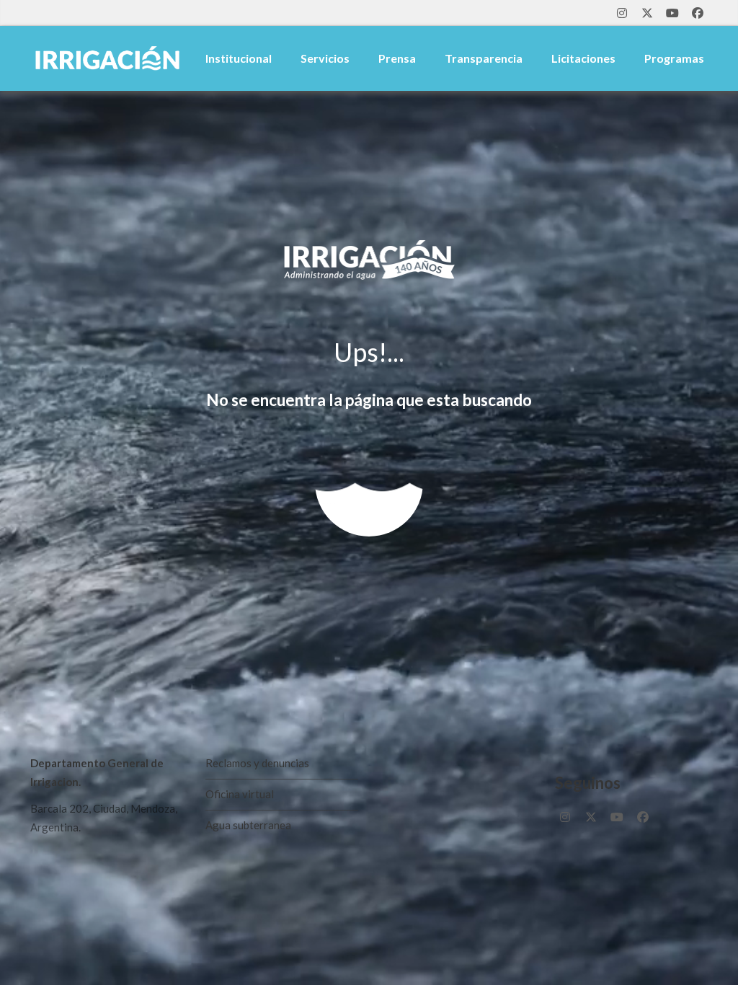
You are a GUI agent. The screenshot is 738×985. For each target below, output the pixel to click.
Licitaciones (583, 58)
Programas (674, 58)
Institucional (238, 58)
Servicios (325, 58)
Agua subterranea (248, 824)
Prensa (397, 58)
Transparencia (484, 58)
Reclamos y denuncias (257, 762)
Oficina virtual (239, 793)
